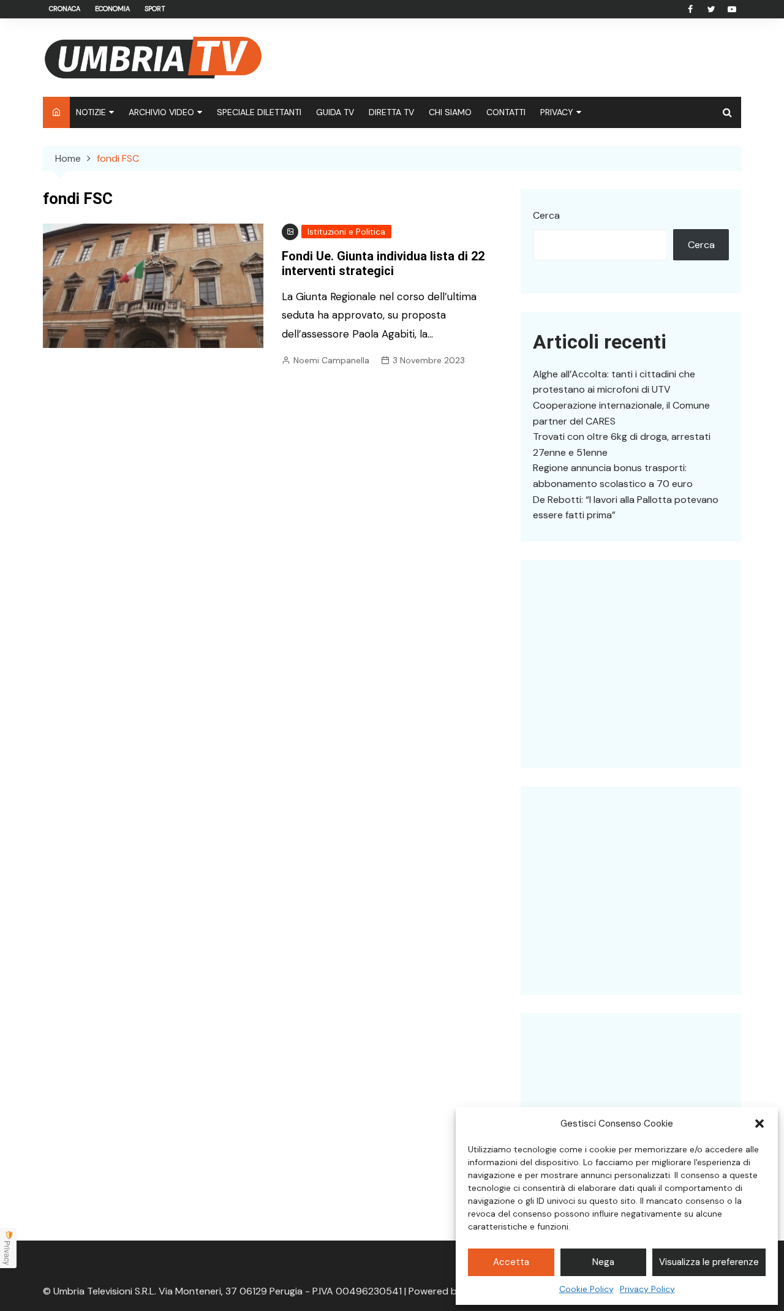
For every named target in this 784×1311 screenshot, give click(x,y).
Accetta (511, 1262)
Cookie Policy (586, 1288)
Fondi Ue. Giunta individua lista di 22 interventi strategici (383, 263)
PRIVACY (556, 112)
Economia (112, 8)
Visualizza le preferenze (709, 1262)
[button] (759, 1123)
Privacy (7, 1253)
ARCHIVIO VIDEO (161, 112)
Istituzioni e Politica (346, 231)
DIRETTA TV (391, 112)
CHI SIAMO (450, 112)
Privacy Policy (647, 1288)
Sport (155, 8)
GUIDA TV (335, 112)
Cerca (546, 215)
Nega (603, 1262)
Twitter (711, 9)
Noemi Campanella (331, 360)
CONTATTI (506, 112)
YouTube (732, 9)
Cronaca (64, 8)
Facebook (690, 9)
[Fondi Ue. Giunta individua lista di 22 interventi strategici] (153, 284)
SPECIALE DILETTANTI (259, 112)
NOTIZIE (91, 112)
